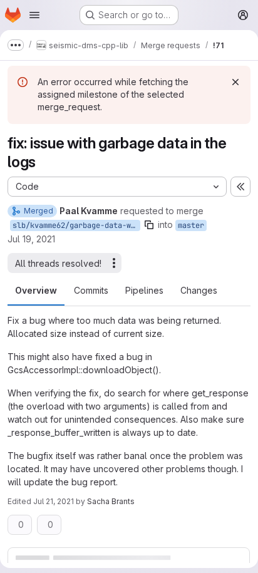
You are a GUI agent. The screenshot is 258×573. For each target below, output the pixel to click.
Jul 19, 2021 (31, 239)
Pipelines (144, 290)
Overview (36, 290)
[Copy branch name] (149, 224)
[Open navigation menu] (34, 15)
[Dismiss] (235, 82)
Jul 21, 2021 (53, 501)
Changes (198, 290)
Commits (91, 290)
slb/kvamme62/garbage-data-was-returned (76, 225)
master (191, 225)
